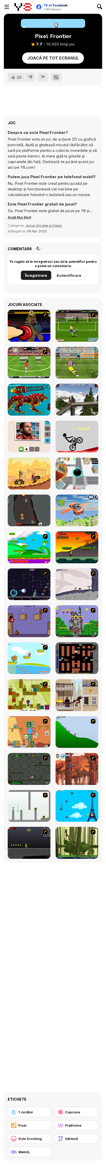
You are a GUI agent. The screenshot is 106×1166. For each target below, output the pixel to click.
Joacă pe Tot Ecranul (53, 58)
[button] (19, 217)
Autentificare (68, 275)
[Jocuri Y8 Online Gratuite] (23, 7)
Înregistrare (36, 275)
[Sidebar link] (7, 7)
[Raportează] (43, 77)
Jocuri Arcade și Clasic (43, 225)
